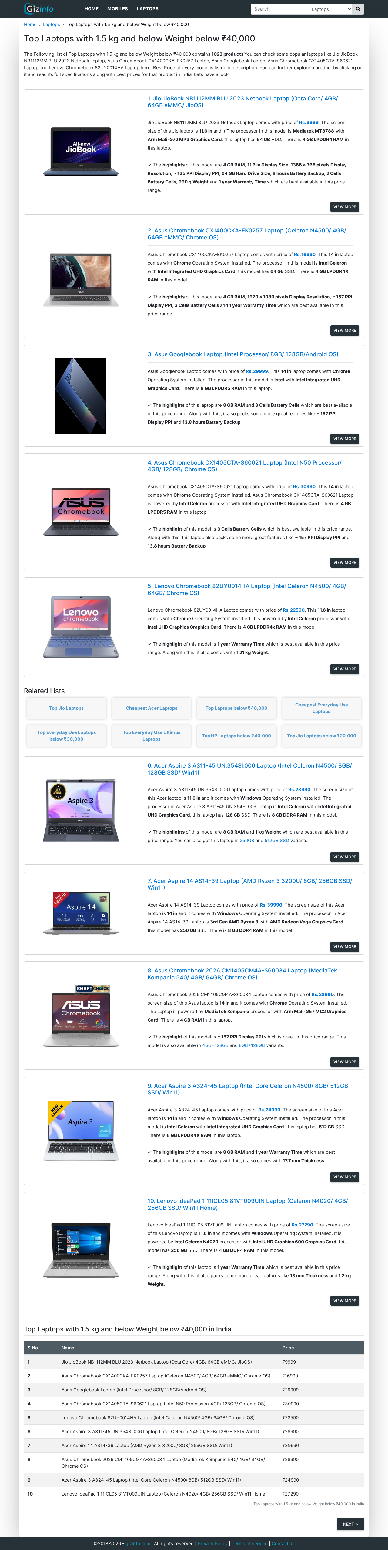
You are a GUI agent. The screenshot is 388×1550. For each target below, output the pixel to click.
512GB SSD (277, 840)
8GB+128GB (252, 1045)
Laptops (148, 9)
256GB (248, 840)
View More (344, 206)
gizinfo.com (137, 1543)
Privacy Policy (213, 1543)
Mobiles (117, 9)
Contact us (283, 1543)
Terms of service (250, 1543)
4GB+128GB (216, 1045)
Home (92, 9)
